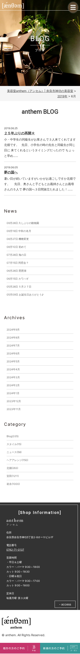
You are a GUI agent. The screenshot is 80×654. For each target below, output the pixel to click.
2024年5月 (13, 361)
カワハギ (18, 278)
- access (65, 604)
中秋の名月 (19, 231)
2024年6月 (13, 353)
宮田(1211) (13, 476)
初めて (16, 246)
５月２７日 (19, 286)
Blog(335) (13, 436)
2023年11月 (14, 409)
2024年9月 (13, 329)
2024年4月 (13, 369)
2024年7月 (13, 345)
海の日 (16, 254)
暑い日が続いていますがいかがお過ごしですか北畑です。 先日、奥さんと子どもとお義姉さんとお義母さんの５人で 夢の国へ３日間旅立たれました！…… (40, 184)
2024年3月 (13, 377)
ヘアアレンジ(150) (17, 460)
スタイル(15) (14, 444)
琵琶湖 (16, 270)
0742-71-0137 (15, 549)
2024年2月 (13, 385)
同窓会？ (18, 262)
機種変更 (18, 238)
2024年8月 (13, 337)
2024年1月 (13, 393)
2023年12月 (14, 401)
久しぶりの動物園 (23, 223)
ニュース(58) (14, 452)
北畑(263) (12, 468)
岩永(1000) (13, 484)
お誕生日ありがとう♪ (25, 294)
